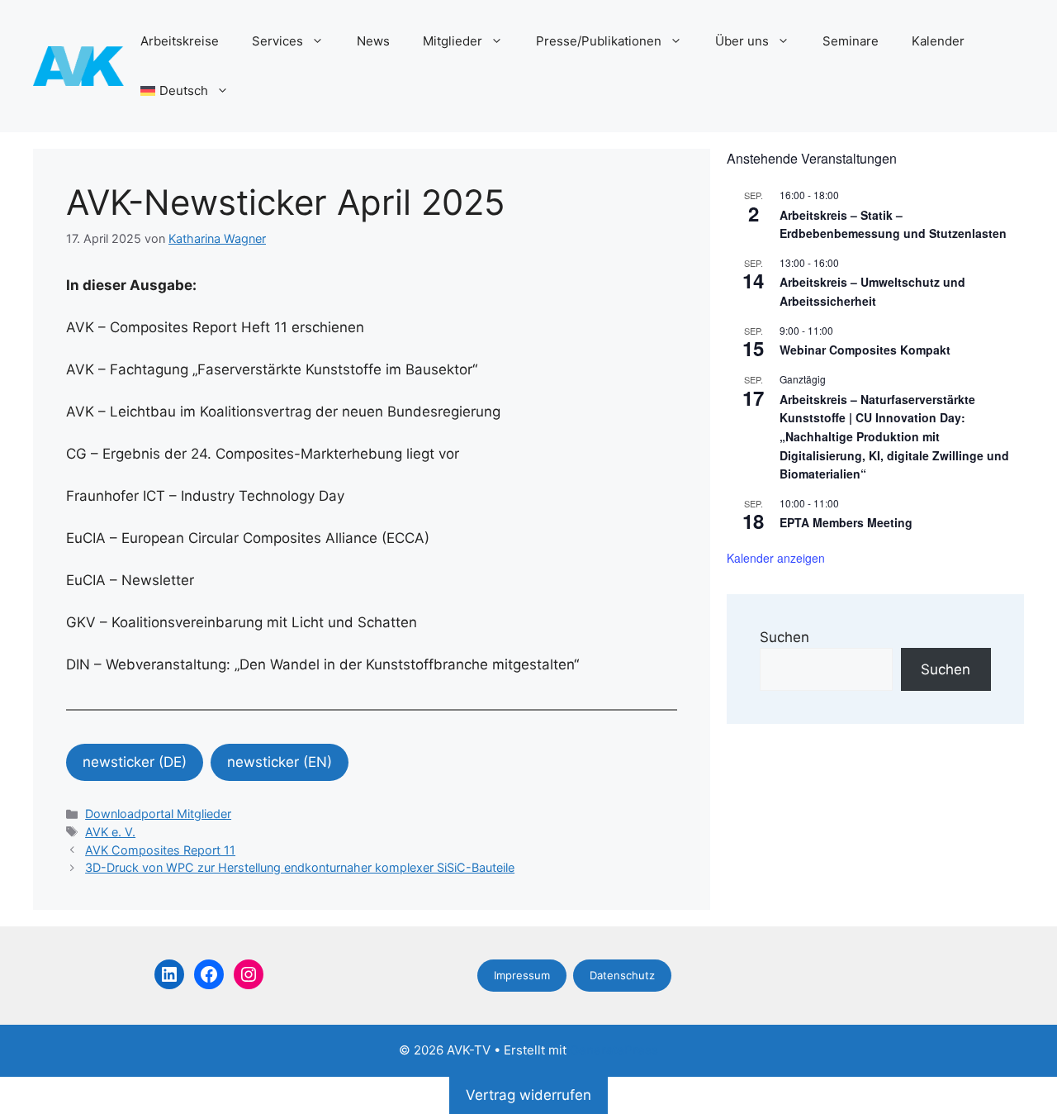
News (373, 41)
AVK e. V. (110, 832)
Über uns (742, 41)
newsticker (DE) (135, 762)
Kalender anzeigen (776, 558)
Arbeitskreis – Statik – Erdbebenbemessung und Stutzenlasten (893, 224)
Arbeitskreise (179, 41)
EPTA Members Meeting (846, 522)
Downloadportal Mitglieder (158, 814)
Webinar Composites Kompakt (865, 349)
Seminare (850, 41)
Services (277, 41)
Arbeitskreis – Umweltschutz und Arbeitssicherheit (872, 291)
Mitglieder (452, 41)
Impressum (522, 975)
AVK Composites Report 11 (160, 850)
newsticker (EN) (279, 762)
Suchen (784, 637)
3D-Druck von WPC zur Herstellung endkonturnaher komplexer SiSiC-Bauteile (299, 867)
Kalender (938, 41)
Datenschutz (622, 975)
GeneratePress (614, 1050)
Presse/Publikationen (598, 41)
